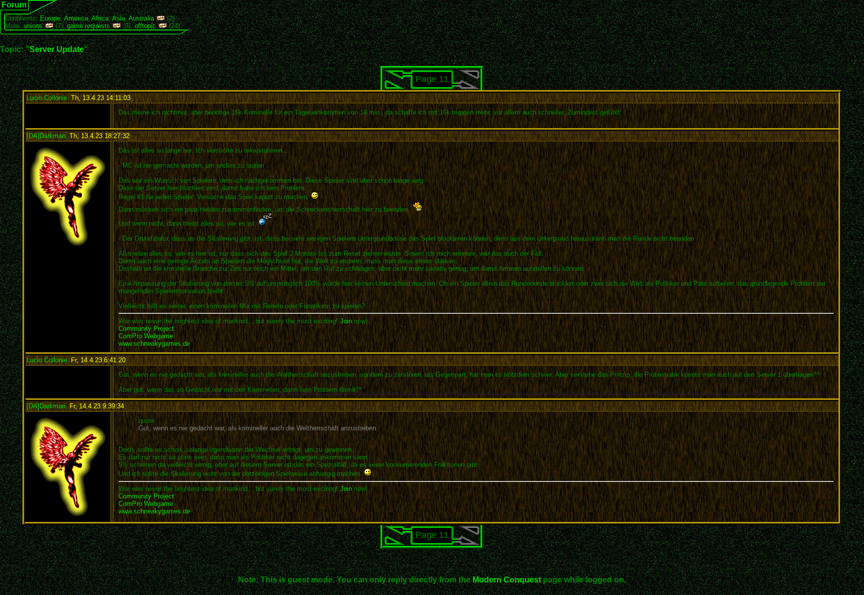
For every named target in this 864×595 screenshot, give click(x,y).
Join (346, 321)
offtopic (145, 26)
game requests (88, 26)
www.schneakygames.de (154, 343)
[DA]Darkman (46, 136)
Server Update (57, 49)
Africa (100, 18)
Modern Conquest (506, 579)
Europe (50, 18)
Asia (118, 18)
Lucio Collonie (46, 98)
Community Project (146, 328)
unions (33, 26)
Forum (14, 5)
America (76, 18)
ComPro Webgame (145, 336)
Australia (141, 18)
